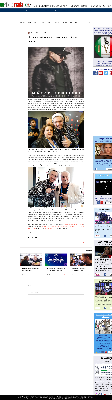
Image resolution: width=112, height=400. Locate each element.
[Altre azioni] (83, 33)
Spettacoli (49, 22)
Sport (71, 22)
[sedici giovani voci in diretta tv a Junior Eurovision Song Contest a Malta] (56, 260)
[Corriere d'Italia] (98, 202)
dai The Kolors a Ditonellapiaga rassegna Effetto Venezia (79, 269)
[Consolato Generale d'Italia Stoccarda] (96, 352)
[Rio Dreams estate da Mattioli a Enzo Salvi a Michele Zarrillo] (31, 260)
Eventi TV (57, 22)
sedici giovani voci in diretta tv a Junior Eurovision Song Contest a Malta (56, 269)
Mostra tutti (89, 250)
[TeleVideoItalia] (95, 73)
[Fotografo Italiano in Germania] (96, 169)
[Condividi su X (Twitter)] (32, 237)
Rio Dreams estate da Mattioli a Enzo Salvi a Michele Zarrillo (30, 269)
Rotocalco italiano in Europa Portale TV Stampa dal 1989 (79, 5)
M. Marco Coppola (103, 267)
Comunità (42, 22)
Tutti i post (22, 22)
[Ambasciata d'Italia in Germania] (99, 352)
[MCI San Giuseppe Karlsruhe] (105, 308)
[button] (90, 22)
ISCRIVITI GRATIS (100, 28)
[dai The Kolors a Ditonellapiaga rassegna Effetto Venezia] (81, 260)
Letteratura (64, 22)
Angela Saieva (40, 5)
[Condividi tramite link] (39, 237)
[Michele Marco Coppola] (105, 274)
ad (107, 244)
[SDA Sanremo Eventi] (105, 236)
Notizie (29, 22)
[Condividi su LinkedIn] (36, 237)
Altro (76, 22)
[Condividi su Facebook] (28, 237)
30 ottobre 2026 (101, 244)
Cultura (35, 22)
